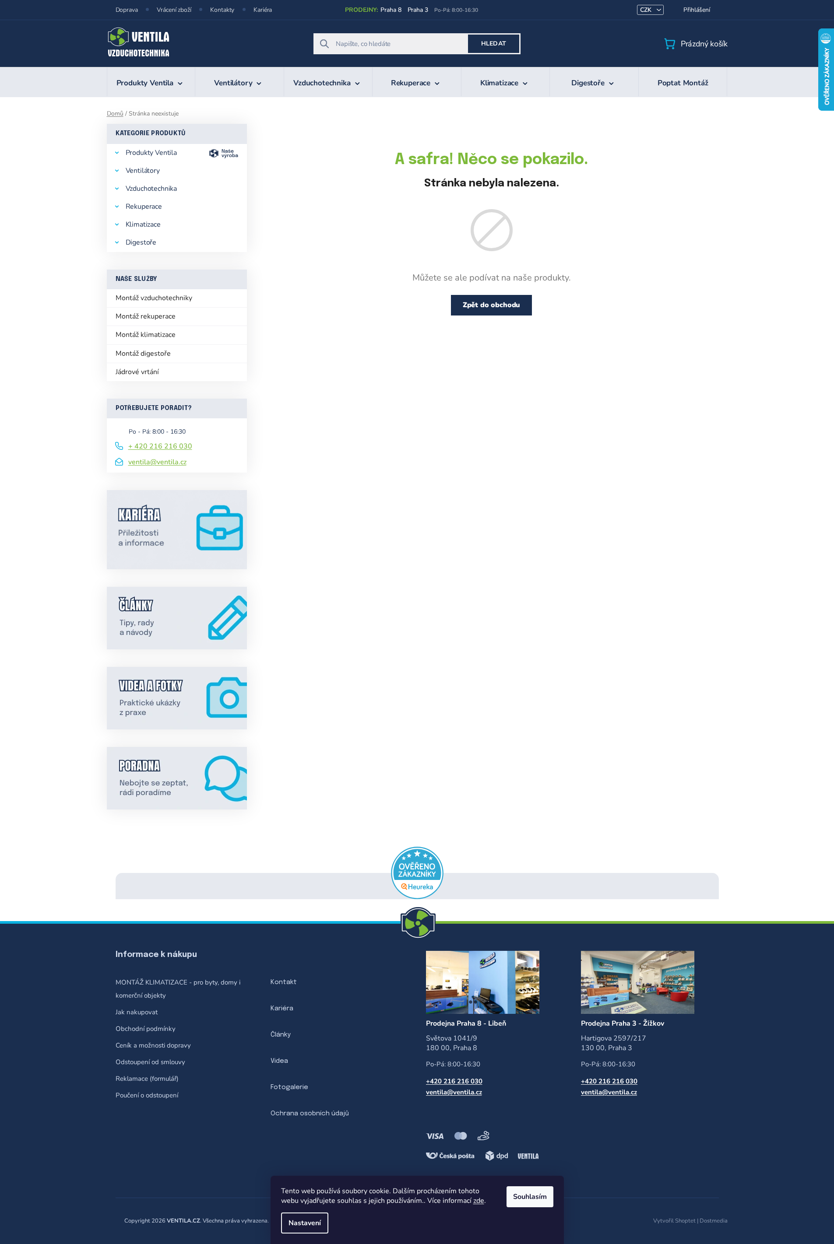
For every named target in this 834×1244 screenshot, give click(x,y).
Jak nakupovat (137, 1012)
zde (478, 1200)
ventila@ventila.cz (157, 462)
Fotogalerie (289, 1087)
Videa (279, 1061)
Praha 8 (390, 10)
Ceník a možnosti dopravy (153, 1045)
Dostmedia (714, 1221)
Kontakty (222, 10)
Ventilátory (143, 170)
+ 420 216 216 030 (160, 446)
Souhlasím (530, 1197)
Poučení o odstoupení (147, 1095)
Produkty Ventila (151, 153)
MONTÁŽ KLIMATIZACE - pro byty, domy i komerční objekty (178, 989)
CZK (646, 10)
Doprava (127, 10)
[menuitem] (151, 81)
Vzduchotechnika (151, 188)
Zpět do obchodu (492, 305)
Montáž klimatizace (146, 335)
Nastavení (305, 1223)
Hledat (493, 43)
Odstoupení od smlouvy (150, 1062)
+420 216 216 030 (454, 1081)
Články (281, 1034)
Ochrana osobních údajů (310, 1113)
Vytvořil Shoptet (674, 1221)
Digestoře (141, 242)
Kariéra (262, 10)
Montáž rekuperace (146, 316)
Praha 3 (418, 10)
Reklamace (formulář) (147, 1078)
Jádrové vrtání (137, 372)
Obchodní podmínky (146, 1028)
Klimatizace (143, 224)
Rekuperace (144, 206)
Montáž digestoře (143, 353)
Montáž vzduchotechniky (154, 298)
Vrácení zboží (174, 10)
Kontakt (284, 982)
